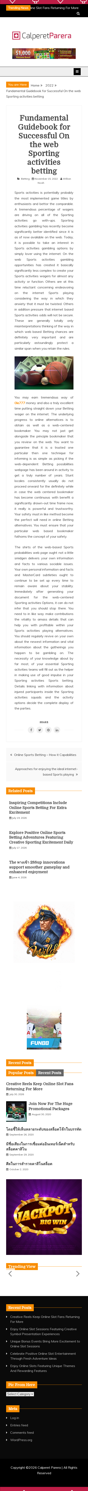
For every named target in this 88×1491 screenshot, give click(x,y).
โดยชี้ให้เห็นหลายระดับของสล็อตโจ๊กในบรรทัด (43, 1129)
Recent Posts (49, 1073)
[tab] (21, 1072)
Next (77, 1273)
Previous (10, 1273)
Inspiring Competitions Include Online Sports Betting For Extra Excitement (38, 807)
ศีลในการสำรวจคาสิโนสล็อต (29, 1164)
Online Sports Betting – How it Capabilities (45, 755)
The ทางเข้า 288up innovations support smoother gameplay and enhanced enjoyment (39, 867)
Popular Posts (21, 1073)
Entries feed (19, 1425)
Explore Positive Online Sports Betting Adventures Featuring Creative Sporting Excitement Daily (41, 837)
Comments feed (22, 1432)
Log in (14, 1418)
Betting (25, 178)
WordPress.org (21, 1440)
